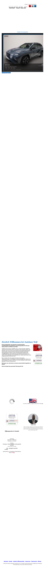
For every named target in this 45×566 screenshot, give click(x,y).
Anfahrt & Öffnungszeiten (18, 561)
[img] (22, 6)
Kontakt (10, 561)
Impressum (27, 561)
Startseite (6, 561)
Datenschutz (34, 561)
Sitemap (39, 561)
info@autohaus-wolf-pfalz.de (13, 449)
